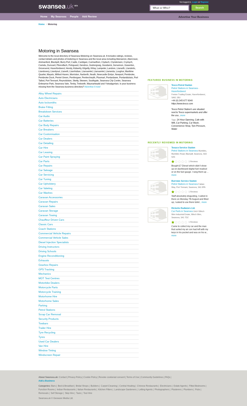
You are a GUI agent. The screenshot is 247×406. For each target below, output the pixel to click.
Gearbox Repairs (48, 264)
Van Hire (43, 345)
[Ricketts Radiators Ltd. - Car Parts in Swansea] (158, 221)
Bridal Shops (82, 386)
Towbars (43, 323)
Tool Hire (87, 393)
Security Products (49, 318)
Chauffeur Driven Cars (51, 219)
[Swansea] (58, 8)
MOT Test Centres (49, 278)
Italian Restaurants (87, 389)
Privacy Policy (75, 377)
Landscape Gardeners (125, 389)
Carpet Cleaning (109, 386)
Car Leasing (45, 152)
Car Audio (44, 116)
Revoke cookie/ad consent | (112, 377)
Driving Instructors (49, 246)
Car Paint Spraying (49, 156)
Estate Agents (181, 386)
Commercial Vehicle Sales (53, 237)
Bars (53, 386)
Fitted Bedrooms (197, 386)
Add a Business (47, 381)
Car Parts (44, 161)
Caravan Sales (47, 206)
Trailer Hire (45, 327)
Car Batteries (46, 120)
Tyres (42, 337)
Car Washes (45, 192)
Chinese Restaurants (147, 386)
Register (204, 2)
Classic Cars (46, 224)
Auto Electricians (48, 98)
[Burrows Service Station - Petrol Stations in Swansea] (158, 194)
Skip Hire (69, 393)
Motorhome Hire (48, 296)
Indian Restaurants (66, 389)
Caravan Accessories (51, 197)
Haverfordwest (178, 91)
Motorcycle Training (50, 291)
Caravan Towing (48, 215)
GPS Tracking (46, 269)
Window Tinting (47, 350)
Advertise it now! (92, 87)
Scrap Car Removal (50, 314)
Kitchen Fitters (105, 389)
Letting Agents (146, 389)
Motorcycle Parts (48, 287)
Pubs (198, 389)
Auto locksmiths (47, 102)
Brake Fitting (46, 107)
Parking (43, 305)
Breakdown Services (50, 111)
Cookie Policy (90, 377)
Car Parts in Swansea (182, 211)
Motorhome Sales (49, 300)
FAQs (167, 377)
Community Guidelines (152, 377)
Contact (63, 377)
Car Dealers (45, 138)
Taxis (79, 393)
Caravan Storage (48, 210)
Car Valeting (45, 188)
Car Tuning (45, 179)
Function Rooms (47, 389)
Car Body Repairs (49, 125)
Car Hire (43, 147)
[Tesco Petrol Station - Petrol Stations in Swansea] (158, 98)
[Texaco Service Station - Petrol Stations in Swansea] (158, 161)
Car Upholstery (47, 183)
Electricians (166, 386)
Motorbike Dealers (49, 282)
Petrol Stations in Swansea (184, 88)
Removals (44, 393)
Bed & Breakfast (66, 386)
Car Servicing (46, 174)
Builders (95, 386)
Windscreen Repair (49, 354)
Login (195, 2)
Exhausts (44, 260)
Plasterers (176, 389)
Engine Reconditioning (51, 255)
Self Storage (57, 393)
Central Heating (127, 386)
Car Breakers (46, 129)
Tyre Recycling (47, 332)
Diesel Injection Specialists (54, 242)
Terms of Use (132, 377)
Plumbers (188, 389)
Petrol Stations (47, 309)
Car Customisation (49, 134)
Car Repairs (45, 165)
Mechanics (45, 273)
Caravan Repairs (48, 201)
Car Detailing (46, 143)
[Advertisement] (178, 48)
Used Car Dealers (49, 341)
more (182, 115)
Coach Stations (47, 228)
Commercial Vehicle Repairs (55, 233)
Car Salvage (46, 170)
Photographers (162, 389)
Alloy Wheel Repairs (50, 93)
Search (199, 7)
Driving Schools (47, 251)
